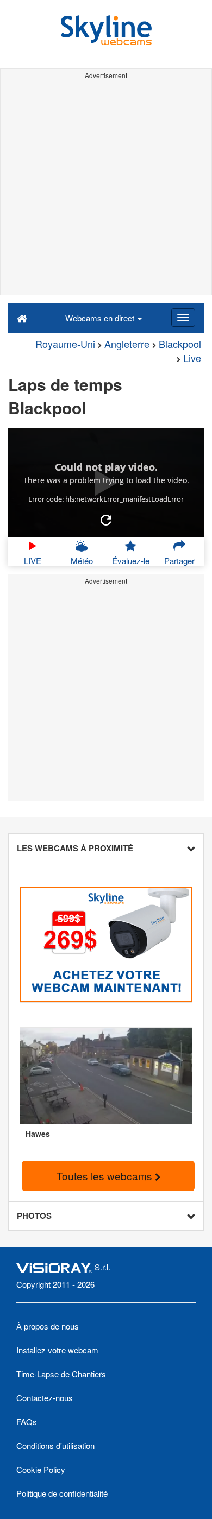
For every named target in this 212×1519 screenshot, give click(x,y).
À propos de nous (47, 1326)
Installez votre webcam (57, 1350)
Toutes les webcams (106, 1175)
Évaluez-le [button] (130, 560)
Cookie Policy (40, 1469)
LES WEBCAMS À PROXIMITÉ (75, 848)
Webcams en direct (100, 318)
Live (192, 358)
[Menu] (183, 317)
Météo (82, 560)
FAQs (26, 1421)
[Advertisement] (106, 189)
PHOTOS (34, 1215)
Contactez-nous (44, 1397)
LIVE (32, 560)
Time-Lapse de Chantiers (61, 1373)
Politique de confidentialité (62, 1493)
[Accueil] (22, 317)
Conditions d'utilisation (55, 1445)
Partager (179, 560)
